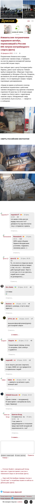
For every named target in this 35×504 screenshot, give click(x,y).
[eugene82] (2, 360)
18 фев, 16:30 (21, 304)
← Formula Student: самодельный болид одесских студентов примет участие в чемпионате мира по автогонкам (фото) (15, 471)
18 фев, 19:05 (22, 360)
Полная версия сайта (6, 496)
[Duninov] (2, 304)
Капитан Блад (17, 414)
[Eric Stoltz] (2, 287)
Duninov (9, 304)
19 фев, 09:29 (25, 258)
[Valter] (3, 380)
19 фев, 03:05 (21, 380)
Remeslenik (17, 236)
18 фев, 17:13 (23, 340)
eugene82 (9, 360)
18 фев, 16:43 (24, 319)
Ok (26, 502)
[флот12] (5, 258)
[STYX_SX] (4, 319)
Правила (31, 455)
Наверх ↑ (5, 458)
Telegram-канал (18, 498)
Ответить (14, 231)
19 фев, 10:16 (27, 395)
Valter (10, 380)
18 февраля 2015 (7, 53)
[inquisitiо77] (5, 215)
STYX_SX (11, 319)
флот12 (13, 258)
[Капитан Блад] (6, 417)
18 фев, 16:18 (22, 287)
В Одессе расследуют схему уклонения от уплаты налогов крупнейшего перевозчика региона (11, 15)
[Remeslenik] (7, 237)
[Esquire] (3, 341)
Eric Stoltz (9, 287)
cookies (19, 502)
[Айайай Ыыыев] (2, 395)
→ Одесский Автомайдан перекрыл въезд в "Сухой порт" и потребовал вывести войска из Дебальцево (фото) (17, 480)
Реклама (17, 34)
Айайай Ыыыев (12, 395)
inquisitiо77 (15, 215)
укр (28, 21)
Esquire (11, 340)
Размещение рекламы (19, 496)
